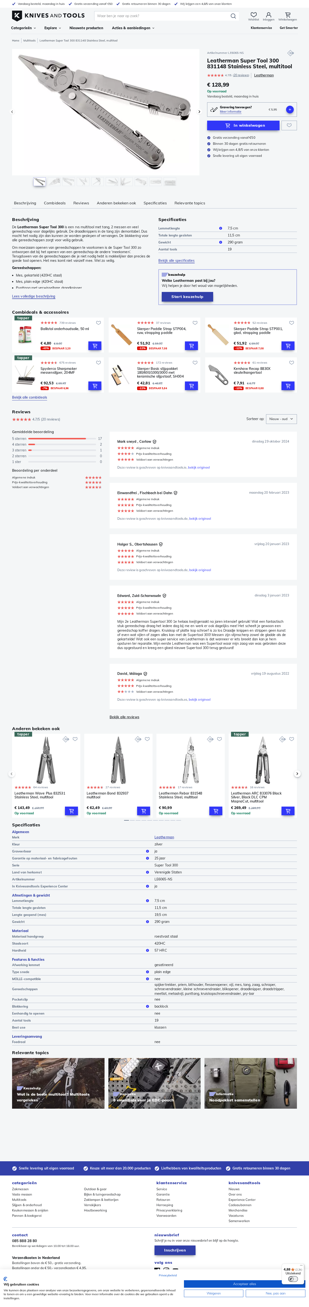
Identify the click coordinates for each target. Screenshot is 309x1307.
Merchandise (238, 1210)
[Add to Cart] (94, 345)
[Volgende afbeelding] (199, 112)
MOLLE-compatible (26, 979)
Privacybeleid (168, 1275)
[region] (105, 118)
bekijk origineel (199, 467)
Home (15, 40)
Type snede (20, 972)
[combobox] (281, 419)
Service (161, 1189)
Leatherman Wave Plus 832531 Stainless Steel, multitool (39, 795)
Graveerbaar (21, 851)
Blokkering (20, 1006)
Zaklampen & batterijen (101, 1200)
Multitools (29, 40)
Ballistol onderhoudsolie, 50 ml (65, 329)
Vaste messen (22, 1194)
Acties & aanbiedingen (131, 28)
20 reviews (241, 75)
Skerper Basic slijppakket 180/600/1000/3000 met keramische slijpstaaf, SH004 (160, 372)
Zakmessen (20, 1189)
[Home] (48, 14)
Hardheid (19, 950)
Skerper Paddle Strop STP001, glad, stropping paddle (258, 331)
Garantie (163, 1194)
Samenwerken (239, 1221)
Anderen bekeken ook (116, 203)
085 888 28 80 (24, 1240)
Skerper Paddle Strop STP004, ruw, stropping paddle (161, 331)
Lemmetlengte (169, 228)
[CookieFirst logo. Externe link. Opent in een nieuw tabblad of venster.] (5, 1279)
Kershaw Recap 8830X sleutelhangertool (252, 371)
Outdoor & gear (95, 1189)
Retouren (163, 1200)
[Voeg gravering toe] (290, 109)
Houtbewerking (95, 1210)
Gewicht (164, 242)
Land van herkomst (27, 872)
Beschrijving (25, 203)
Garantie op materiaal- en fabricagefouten (44, 858)
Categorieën (21, 28)
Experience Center (242, 1200)
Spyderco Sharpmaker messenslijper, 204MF (59, 371)
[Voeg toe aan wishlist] (289, 125)
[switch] (293, 1279)
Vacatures (236, 1215)
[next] (289, 774)
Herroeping (164, 1205)
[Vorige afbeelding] (12, 112)
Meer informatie (231, 111)
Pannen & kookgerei (27, 1215)
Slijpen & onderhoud (27, 1205)
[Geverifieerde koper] (154, 441)
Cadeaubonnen (240, 1205)
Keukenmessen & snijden (30, 1210)
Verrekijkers (92, 1205)
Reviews (81, 203)
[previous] (20, 774)
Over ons (235, 1194)
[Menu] (301, 1266)
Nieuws (234, 1189)
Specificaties (155, 203)
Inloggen (268, 19)
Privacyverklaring (169, 1210)
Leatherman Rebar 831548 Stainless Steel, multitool (180, 795)
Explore (50, 28)
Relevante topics (190, 203)
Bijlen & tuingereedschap (102, 1194)
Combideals (55, 203)
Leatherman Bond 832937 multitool (107, 795)
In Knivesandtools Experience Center (40, 886)
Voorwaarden (166, 1215)
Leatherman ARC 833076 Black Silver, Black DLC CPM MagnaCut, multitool (256, 797)
